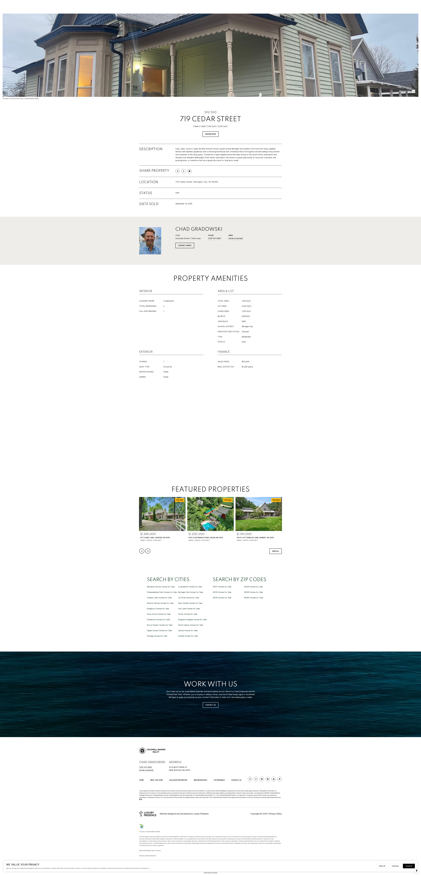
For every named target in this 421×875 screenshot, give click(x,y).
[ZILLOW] (273, 779)
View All (275, 551)
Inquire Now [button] (210, 134)
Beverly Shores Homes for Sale (160, 603)
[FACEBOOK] (250, 779)
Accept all (409, 866)
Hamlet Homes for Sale (188, 636)
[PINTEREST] (268, 779)
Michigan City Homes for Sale (190, 592)
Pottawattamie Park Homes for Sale (162, 592)
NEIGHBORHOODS (200, 780)
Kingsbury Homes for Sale (158, 609)
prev (10, 91)
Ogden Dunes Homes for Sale (159, 630)
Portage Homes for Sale (157, 636)
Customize (395, 866)
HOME (141, 780)
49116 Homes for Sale (222, 592)
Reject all (382, 866)
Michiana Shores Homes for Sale (161, 587)
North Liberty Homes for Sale (190, 625)
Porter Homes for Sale (187, 614)
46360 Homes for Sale (253, 598)
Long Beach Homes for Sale (190, 587)
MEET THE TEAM (156, 780)
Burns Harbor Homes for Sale (159, 625)
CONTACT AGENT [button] (185, 245)
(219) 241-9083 (214, 238)
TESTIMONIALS (219, 780)
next (16, 91)
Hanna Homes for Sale (187, 630)
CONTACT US (236, 780)
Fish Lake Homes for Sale (189, 609)
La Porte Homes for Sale (188, 598)
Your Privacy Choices (210, 872)
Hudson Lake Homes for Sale (159, 598)
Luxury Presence (201, 814)
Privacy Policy (275, 814)
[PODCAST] (279, 779)
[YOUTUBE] (262, 779)
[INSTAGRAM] (256, 779)
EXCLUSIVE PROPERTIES (178, 780)
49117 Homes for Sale (222, 587)
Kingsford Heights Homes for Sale (192, 619)
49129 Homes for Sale (253, 587)
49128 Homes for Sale (253, 592)
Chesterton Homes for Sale (158, 619)
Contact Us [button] (210, 705)
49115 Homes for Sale (222, 598)
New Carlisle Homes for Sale (190, 603)
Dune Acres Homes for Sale (159, 614)
